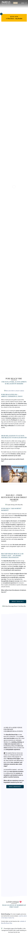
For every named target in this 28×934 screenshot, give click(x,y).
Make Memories (15, 786)
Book (15, 3)
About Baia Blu (18, 601)
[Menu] (26, 3)
